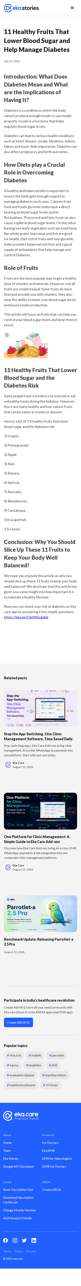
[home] (21, 8)
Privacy (18, 1251)
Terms (7, 1251)
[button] (72, 8)
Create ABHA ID (18, 1022)
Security (31, 1251)
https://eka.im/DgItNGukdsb (26, 617)
